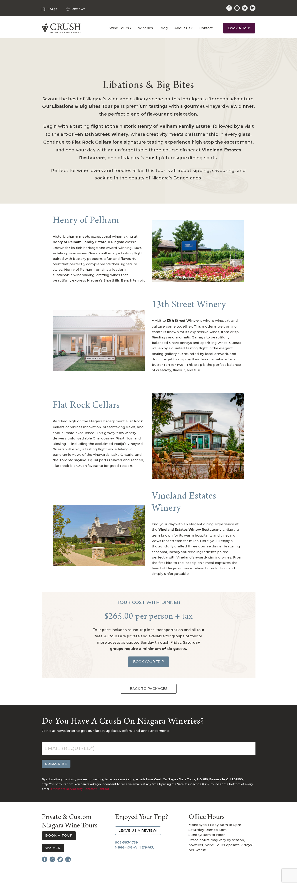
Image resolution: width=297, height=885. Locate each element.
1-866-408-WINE (134, 847)
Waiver (52, 848)
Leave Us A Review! (137, 830)
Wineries (145, 28)
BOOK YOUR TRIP (148, 662)
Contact (206, 28)
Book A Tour (239, 28)
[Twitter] (245, 8)
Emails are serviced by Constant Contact (80, 789)
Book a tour (59, 835)
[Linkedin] (253, 8)
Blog (164, 28)
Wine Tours (119, 28)
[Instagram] (237, 8)
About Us (182, 28)
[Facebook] (229, 8)
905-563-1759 (126, 842)
